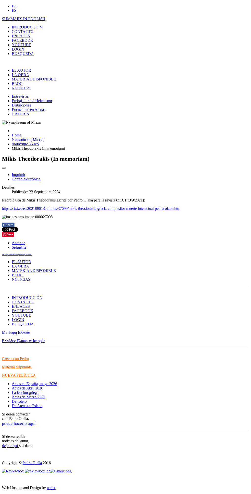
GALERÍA (20, 114)
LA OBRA (20, 75)
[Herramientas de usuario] (4, 168)
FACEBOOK (22, 40)
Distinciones (21, 105)
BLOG (17, 83)
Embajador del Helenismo (32, 101)
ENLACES (21, 36)
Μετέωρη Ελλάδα (16, 332)
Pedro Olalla (32, 463)
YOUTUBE (21, 45)
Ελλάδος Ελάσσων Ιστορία (23, 341)
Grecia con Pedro (15, 359)
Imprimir (18, 175)
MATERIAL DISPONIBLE (34, 79)
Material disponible (17, 367)
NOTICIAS (21, 88)
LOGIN (18, 49)
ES (14, 10)
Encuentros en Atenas (28, 109)
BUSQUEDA (23, 54)
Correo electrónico (26, 179)
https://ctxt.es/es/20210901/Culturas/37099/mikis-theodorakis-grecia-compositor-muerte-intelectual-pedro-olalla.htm (91, 208)
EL (14, 6)
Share (8, 225)
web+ (51, 488)
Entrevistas (20, 96)
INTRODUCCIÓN (27, 27)
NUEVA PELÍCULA (19, 375)
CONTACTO (23, 31)
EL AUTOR (21, 70)
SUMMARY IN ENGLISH (23, 19)
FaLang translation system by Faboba (17, 255)
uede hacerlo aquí (20, 423)
